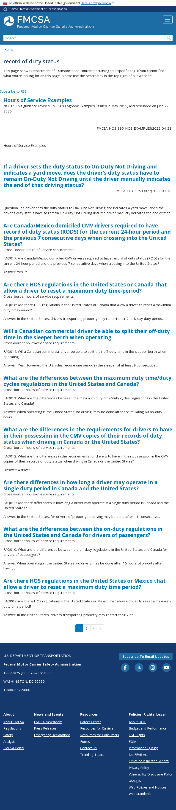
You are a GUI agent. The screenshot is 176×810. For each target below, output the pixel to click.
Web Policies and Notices (147, 787)
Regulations (12, 728)
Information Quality (143, 748)
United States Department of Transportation (38, 9)
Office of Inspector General (149, 761)
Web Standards (140, 793)
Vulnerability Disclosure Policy (151, 774)
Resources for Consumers (99, 735)
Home (9, 49)
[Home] (49, 23)
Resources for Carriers (96, 728)
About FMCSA (13, 722)
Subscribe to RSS (13, 91)
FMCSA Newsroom (48, 722)
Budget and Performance (148, 728)
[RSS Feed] (2, 86)
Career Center (90, 722)
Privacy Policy (139, 767)
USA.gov (135, 780)
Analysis (9, 741)
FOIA (132, 741)
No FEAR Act (138, 754)
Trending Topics (92, 754)
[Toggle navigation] (168, 20)
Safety (8, 735)
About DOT (137, 722)
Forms (85, 741)
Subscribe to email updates (146, 656)
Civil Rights (137, 735)
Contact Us (88, 748)
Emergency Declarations (52, 735)
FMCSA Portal (13, 748)
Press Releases (45, 728)
